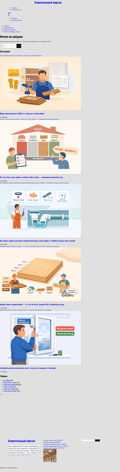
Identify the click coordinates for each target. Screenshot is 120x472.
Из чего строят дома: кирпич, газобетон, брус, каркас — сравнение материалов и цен (29, 119)
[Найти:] (8, 45)
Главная (14, 8)
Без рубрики (7, 380)
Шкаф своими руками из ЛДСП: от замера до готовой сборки (21, 56)
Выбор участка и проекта (10, 382)
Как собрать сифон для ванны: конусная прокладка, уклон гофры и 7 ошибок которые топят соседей (34, 183)
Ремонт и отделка (9, 387)
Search (98, 440)
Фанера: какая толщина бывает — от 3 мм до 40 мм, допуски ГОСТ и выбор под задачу (29, 246)
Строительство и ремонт (10, 391)
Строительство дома (9, 389)
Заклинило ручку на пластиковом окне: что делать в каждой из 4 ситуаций (25, 310)
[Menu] (9, 13)
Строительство (17, 10)
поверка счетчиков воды (8, 468)
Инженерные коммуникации (11, 385)
